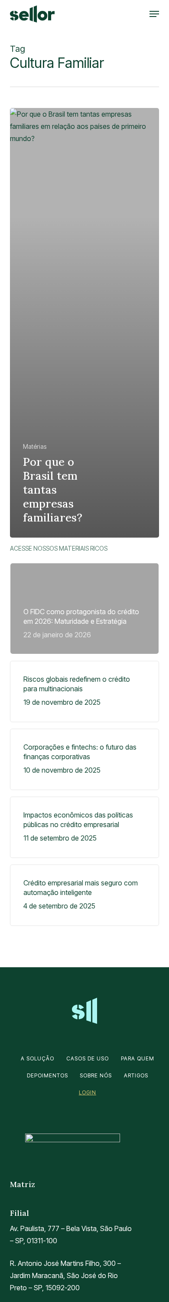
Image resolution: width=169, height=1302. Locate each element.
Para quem (137, 1058)
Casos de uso (87, 1058)
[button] (154, 14)
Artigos (136, 1075)
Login (87, 1092)
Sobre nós (96, 1075)
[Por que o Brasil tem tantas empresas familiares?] (84, 323)
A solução (37, 1058)
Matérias (34, 446)
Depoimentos (47, 1075)
